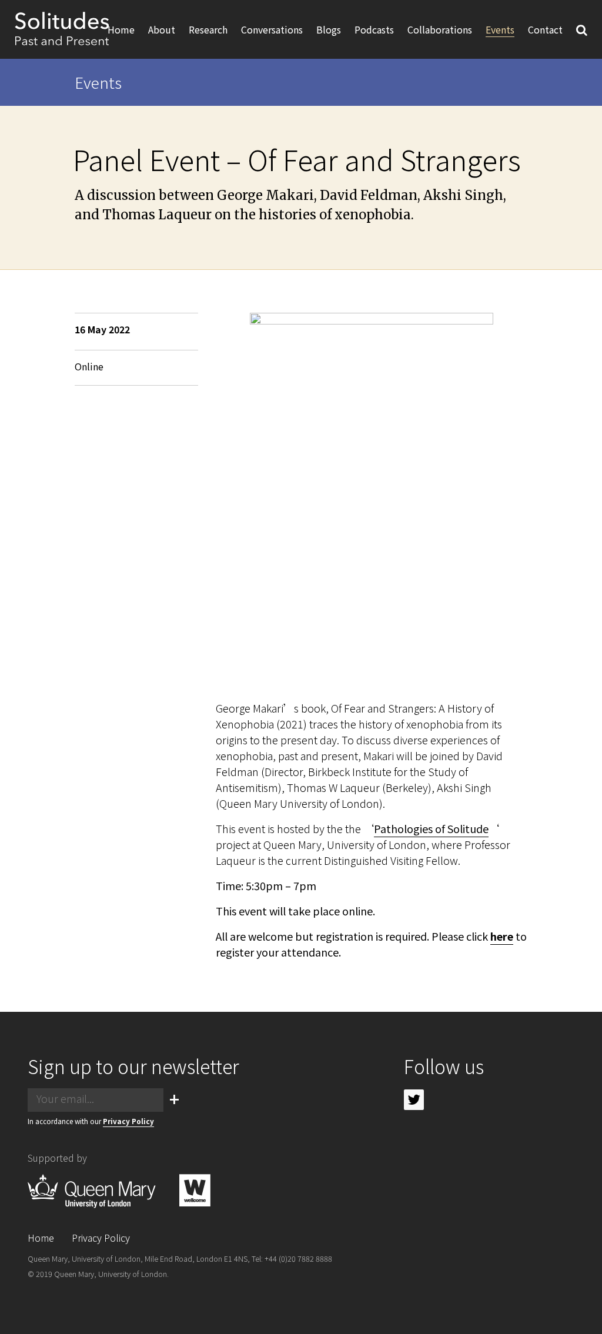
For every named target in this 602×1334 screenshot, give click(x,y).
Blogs (328, 29)
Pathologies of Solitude (431, 828)
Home (121, 29)
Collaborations (439, 29)
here (501, 936)
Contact (545, 29)
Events (500, 29)
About (161, 29)
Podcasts (374, 29)
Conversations (272, 29)
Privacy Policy (128, 1121)
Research (208, 29)
